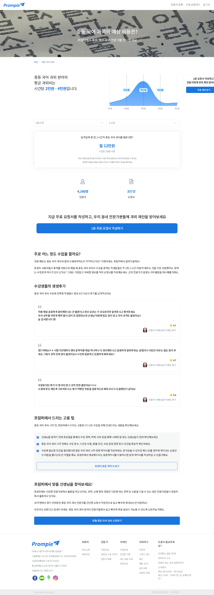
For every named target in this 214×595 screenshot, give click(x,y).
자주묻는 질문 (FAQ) (167, 553)
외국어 (142, 549)
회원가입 (86, 554)
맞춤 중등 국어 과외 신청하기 (107, 520)
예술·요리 (143, 563)
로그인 (206, 4)
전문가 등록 (177, 4)
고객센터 (162, 567)
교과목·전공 (144, 572)
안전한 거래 (125, 554)
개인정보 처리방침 (159, 592)
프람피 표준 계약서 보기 (107, 466)
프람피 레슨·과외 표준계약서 (171, 562)
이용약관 (175, 592)
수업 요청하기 (193, 4)
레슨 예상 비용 (126, 559)
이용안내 (105, 549)
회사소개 (86, 549)
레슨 (36, 61)
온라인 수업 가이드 (109, 554)
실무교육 (143, 568)
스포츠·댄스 (144, 554)
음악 (141, 559)
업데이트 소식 (164, 558)
